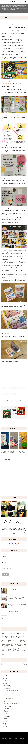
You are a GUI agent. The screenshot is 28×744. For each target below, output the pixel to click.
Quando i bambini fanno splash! (11, 703)
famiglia (8, 649)
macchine (25, 653)
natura (3, 637)
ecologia (3, 643)
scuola (9, 637)
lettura (25, 640)
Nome (4, 562)
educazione (18, 646)
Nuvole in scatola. (20, 738)
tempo (19, 651)
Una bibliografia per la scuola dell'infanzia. (13, 705)
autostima (17, 641)
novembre (6, 687)
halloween (16, 639)
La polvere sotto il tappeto (10, 693)
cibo (13, 640)
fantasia (11, 635)
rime (24, 636)
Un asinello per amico (13, 611)
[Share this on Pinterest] (14, 401)
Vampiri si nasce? (8, 691)
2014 (4, 726)
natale (17, 635)
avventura (23, 639)
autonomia (3, 653)
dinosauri (3, 649)
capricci (17, 649)
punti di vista (4, 644)
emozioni (10, 639)
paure (4, 639)
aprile (5, 713)
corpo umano (19, 640)
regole (13, 648)
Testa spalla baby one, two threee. (12, 690)
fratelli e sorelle (23, 637)
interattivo (7, 645)
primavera (13, 649)
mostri (13, 643)
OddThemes (18, 740)
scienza (13, 394)
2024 (4, 675)
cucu (16, 653)
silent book (23, 643)
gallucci (7, 650)
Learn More (11, 12)
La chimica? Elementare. (9, 696)
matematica (23, 645)
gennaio (6, 718)
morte (2, 640)
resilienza (15, 651)
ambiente (11, 644)
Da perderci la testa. (8, 695)
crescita (23, 641)
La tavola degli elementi (7, 250)
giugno (6, 710)
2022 (4, 678)
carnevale (12, 653)
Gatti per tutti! (11, 618)
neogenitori (3, 651)
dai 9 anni (11, 387)
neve (10, 648)
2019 (4, 683)
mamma (9, 643)
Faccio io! (6, 700)
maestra (23, 650)
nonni (17, 643)
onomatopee (8, 640)
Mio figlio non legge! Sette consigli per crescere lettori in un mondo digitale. (16, 597)
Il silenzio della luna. (8, 698)
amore (11, 641)
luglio (5, 708)
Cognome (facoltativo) (7, 568)
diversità (3, 635)
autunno (4, 654)
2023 (4, 677)
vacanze (24, 651)
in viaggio (13, 650)
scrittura (7, 646)
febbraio (6, 716)
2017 (4, 721)
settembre (6, 706)
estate (2, 650)
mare (17, 645)
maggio (6, 711)
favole (24, 646)
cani (2, 636)
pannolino (5, 641)
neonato (9, 651)
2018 (4, 719)
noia (2, 646)
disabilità (20, 653)
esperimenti (5, 394)
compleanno (19, 648)
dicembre (6, 685)
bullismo (17, 644)
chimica (14, 24)
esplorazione (23, 649)
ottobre (6, 688)
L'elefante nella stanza (13, 589)
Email (4, 556)
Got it (18, 12)
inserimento (4, 648)
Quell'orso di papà (8, 701)
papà (23, 635)
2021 (4, 680)
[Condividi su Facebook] (7, 401)
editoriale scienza (21, 387)
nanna (8, 636)
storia (12, 646)
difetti (24, 648)
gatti (2, 645)
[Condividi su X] (11, 401)
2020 (4, 682)
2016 (4, 723)
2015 (4, 724)
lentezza (18, 650)
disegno (13, 636)
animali (4, 633)
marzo (5, 715)
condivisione (15, 637)
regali (19, 636)
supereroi (13, 645)
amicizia (22, 633)
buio (8, 653)
